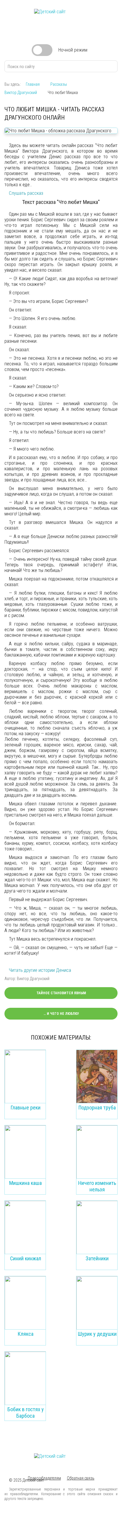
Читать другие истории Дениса (40, 970)
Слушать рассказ (26, 193)
